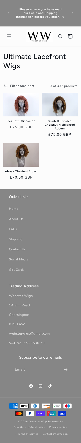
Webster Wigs (38, 421)
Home (13, 209)
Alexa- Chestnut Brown (21, 171)
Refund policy (36, 427)
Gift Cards (17, 270)
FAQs (13, 229)
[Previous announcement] (8, 13)
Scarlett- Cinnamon (21, 121)
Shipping (15, 239)
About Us (16, 219)
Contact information (55, 434)
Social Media (18, 259)
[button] (9, 36)
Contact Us (17, 249)
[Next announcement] (73, 13)
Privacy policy (58, 427)
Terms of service (28, 434)
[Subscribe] (66, 369)
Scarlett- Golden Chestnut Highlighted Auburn (60, 124)
